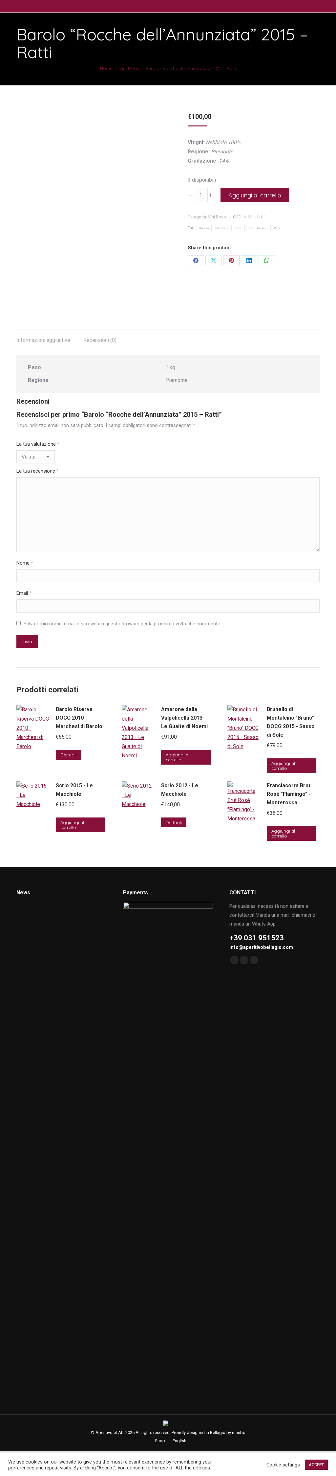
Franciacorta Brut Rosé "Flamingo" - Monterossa (288, 794)
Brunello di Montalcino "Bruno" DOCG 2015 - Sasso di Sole (291, 722)
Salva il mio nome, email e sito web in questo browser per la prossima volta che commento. (122, 624)
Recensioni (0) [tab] (99, 340)
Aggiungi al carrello (254, 195)
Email (24, 593)
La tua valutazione (37, 444)
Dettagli (68, 754)
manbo (238, 1432)
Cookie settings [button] (283, 1465)
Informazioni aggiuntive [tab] (43, 340)
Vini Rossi (217, 216)
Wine (277, 228)
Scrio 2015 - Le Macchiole (74, 789)
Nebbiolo (222, 228)
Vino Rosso (257, 228)
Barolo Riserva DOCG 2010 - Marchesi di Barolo (79, 717)
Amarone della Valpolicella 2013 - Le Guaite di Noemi (184, 717)
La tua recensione (37, 471)
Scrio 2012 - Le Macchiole (179, 789)
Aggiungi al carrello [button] (177, 757)
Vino (238, 228)
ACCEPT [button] (316, 1464)
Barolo (204, 228)
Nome (24, 563)
